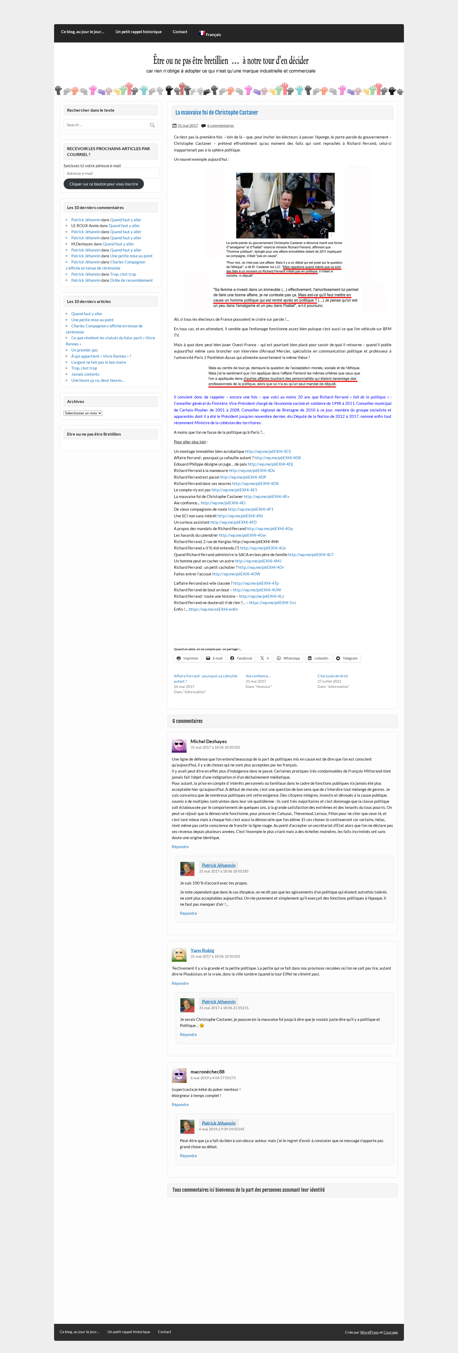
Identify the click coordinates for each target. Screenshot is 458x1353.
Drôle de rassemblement (131, 280)
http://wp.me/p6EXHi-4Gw (242, 535)
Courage (391, 1332)
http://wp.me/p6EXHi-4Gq (269, 528)
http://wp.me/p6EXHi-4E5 (234, 489)
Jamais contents (85, 374)
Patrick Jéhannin (219, 865)
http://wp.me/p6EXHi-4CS (268, 451)
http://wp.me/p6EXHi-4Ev (266, 496)
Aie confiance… (258, 676)
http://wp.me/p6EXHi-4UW (257, 589)
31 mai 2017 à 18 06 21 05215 (224, 1007)
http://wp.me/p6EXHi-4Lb (262, 547)
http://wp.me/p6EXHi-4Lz (261, 596)
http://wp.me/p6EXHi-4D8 (277, 457)
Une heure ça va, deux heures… (98, 380)
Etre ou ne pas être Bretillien (94, 433)
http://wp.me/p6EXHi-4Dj (270, 464)
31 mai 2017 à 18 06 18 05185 (224, 871)
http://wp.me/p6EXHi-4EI (223, 502)
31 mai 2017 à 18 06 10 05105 (215, 747)
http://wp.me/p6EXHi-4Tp (256, 583)
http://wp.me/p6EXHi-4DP (243, 477)
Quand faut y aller (126, 219)
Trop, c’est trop (123, 274)
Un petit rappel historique (139, 31)
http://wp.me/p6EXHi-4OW (236, 573)
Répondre (180, 846)
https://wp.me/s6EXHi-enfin (213, 609)
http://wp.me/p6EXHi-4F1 (251, 509)
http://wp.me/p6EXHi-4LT (310, 554)
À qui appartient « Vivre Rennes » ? (101, 356)
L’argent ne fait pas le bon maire (98, 362)
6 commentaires (220, 125)
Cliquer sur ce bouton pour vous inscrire (103, 183)
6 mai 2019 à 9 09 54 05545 (221, 1129)
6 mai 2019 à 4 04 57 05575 (213, 1078)
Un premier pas (84, 350)
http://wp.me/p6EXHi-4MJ (258, 560)
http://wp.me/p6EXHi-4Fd (240, 515)
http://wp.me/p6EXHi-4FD (233, 522)
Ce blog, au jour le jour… (82, 31)
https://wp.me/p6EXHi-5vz (272, 602)
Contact (180, 31)
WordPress (369, 1332)
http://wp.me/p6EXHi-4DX (255, 483)
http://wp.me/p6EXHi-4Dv (252, 470)
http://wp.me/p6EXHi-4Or (261, 567)
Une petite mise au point (131, 255)
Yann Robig (202, 950)
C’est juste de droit (333, 676)
